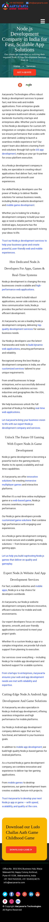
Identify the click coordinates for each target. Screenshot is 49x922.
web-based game (22, 500)
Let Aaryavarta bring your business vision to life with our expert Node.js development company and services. (23, 424)
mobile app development (29, 747)
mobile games (15, 782)
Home (17, 66)
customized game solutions (16, 520)
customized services (13, 368)
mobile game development (20, 205)
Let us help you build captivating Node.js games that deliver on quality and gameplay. (23, 559)
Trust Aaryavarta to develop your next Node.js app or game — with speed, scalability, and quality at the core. (22, 802)
